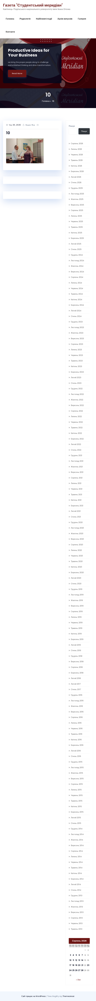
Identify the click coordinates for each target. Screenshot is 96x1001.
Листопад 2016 (77, 700)
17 (70, 965)
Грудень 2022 (76, 388)
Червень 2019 (76, 622)
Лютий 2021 (76, 511)
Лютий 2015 (76, 817)
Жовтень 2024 (77, 266)
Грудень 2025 (77, 188)
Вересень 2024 (77, 271)
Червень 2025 (77, 221)
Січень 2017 (76, 689)
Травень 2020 (77, 561)
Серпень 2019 (77, 611)
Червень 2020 (77, 555)
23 (88, 965)
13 (79, 960)
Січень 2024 (76, 316)
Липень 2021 (76, 483)
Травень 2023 (77, 360)
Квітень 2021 (76, 500)
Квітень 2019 (76, 633)
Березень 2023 (77, 372)
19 (76, 965)
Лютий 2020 (76, 578)
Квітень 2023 (76, 366)
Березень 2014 (77, 879)
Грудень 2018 (76, 656)
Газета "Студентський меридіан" (33, 5)
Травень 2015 (76, 801)
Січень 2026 (76, 182)
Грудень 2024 (77, 255)
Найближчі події (44, 18)
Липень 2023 (76, 349)
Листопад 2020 (77, 528)
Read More (17, 73)
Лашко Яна (30, 125)
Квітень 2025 (76, 232)
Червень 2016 (76, 728)
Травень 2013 (76, 929)
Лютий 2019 (76, 645)
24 (70, 970)
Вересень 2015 (77, 778)
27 (79, 970)
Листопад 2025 (77, 193)
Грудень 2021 (76, 455)
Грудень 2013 (76, 895)
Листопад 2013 (77, 901)
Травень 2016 (76, 734)
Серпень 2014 (77, 851)
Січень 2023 (76, 383)
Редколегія (25, 18)
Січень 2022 (76, 450)
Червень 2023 (77, 355)
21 (82, 965)
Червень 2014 (77, 862)
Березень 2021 (77, 505)
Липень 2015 (76, 789)
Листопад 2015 (77, 767)
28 (82, 970)
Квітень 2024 (76, 299)
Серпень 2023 (77, 344)
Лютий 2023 (76, 377)
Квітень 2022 (76, 433)
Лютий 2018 (76, 678)
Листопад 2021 (77, 461)
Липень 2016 (76, 723)
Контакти (10, 31)
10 (53, 101)
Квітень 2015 (76, 806)
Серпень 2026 (77, 143)
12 (76, 960)
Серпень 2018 (77, 667)
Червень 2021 (76, 489)
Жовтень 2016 (77, 706)
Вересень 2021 (77, 472)
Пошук (72, 126)
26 (76, 970)
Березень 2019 (77, 639)
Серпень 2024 (77, 277)
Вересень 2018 (77, 661)
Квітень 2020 (76, 567)
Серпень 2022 (77, 411)
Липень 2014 (76, 856)
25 (73, 970)
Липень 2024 (76, 282)
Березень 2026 (77, 171)
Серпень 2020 (77, 544)
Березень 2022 (77, 438)
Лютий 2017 (76, 684)
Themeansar (68, 996)
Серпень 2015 (77, 784)
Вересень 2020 (77, 539)
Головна (10, 18)
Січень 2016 (76, 756)
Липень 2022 (76, 416)
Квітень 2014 (76, 873)
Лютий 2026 (76, 177)
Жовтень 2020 (77, 533)
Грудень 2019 (76, 589)
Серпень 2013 (77, 918)
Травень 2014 (76, 867)
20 (79, 965)
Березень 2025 (77, 238)
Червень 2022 (77, 422)
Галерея (82, 18)
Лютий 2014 (76, 884)
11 (73, 960)
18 (73, 965)
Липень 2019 (76, 617)
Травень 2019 (76, 628)
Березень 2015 (77, 812)
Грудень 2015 (76, 762)
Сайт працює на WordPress (33, 996)
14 (82, 960)
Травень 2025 (77, 227)
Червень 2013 (76, 923)
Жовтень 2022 (77, 399)
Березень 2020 (77, 572)
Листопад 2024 (77, 260)
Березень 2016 (77, 745)
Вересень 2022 (77, 405)
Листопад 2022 (77, 394)
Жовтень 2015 (77, 773)
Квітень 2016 (76, 739)
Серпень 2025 (77, 210)
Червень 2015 (77, 795)
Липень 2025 (76, 216)
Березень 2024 (77, 305)
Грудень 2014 (76, 828)
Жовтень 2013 (77, 906)
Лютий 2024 (76, 310)
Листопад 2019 (77, 594)
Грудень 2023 (77, 321)
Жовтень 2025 (77, 199)
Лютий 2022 (76, 444)
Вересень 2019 (77, 605)
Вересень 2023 (77, 338)
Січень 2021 (76, 516)
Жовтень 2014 (77, 839)
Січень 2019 (76, 650)
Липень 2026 (76, 149)
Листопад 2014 (77, 834)
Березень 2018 (77, 672)
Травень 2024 (77, 294)
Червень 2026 (77, 154)
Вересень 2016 (77, 711)
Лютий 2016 (76, 750)
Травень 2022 (76, 427)
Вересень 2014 (77, 845)
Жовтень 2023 (77, 333)
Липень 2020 (76, 550)
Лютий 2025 (76, 243)
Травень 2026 (77, 160)
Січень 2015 (76, 823)
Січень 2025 (76, 249)
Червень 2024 (77, 288)
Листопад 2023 (77, 327)
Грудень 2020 (77, 522)
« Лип (78, 979)
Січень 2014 (76, 890)
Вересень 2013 (77, 912)
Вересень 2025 (77, 204)
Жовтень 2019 (77, 600)
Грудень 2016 (76, 695)
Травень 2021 (76, 494)
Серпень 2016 (77, 717)
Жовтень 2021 (77, 466)
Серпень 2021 (76, 477)
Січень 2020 (76, 583)
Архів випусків (65, 18)
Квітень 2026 (76, 166)
